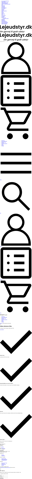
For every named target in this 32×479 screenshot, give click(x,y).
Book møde (3, 5)
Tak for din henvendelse (5, 22)
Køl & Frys (3, 140)
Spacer (2, 144)
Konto (2, 13)
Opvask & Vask (4, 464)
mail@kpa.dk (3, 448)
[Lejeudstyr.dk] (16, 32)
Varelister (1, 279)
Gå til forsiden (2, 329)
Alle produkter (4, 1)
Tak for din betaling (4, 21)
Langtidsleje (3, 16)
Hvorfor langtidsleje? (4, 143)
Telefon (1, 476)
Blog (2, 4)
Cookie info (3, 6)
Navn (1, 475)
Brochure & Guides (5, 18)
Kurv (2, 14)
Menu (1, 179)
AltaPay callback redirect (5, 2)
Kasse (2, 11)
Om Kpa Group (4, 17)
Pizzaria (3, 142)
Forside (1, 323)
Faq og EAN (3, 8)
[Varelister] (16, 106)
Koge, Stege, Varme (4, 141)
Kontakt (3, 12)
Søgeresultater (3, 20)
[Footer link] (2, 467)
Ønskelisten (3, 19)
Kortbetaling (3, 455)
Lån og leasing (4, 15)
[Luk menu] (6, 314)
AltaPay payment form (5, 3)
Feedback (3, 9)
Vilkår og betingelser (4, 23)
